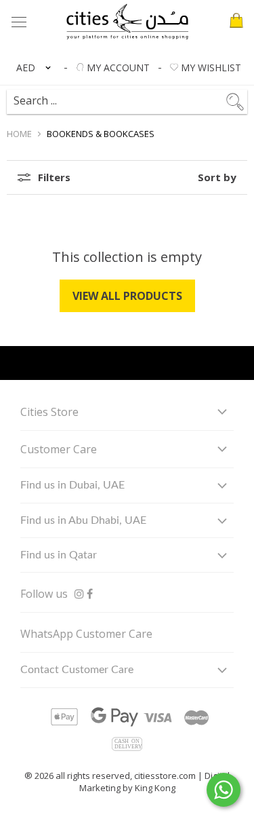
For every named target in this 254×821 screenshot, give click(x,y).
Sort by (217, 177)
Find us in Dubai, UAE (72, 485)
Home (19, 134)
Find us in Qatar (58, 555)
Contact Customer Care (76, 669)
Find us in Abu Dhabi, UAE (83, 520)
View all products (127, 295)
